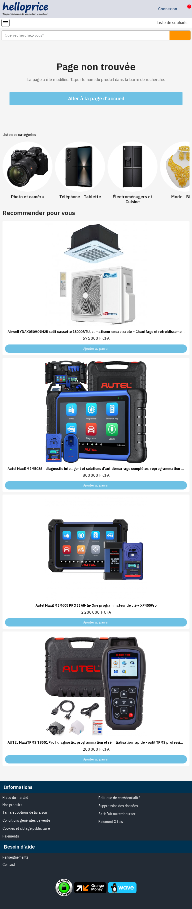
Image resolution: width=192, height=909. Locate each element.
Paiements (10, 836)
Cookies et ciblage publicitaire (26, 828)
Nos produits (12, 805)
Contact (8, 864)
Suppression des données (118, 806)
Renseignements (15, 857)
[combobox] (83, 35)
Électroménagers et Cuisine (132, 199)
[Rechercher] (180, 35)
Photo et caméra (27, 196)
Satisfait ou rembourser (117, 814)
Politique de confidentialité (119, 798)
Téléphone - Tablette (80, 196)
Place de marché (15, 797)
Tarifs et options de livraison (24, 812)
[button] (185, 9)
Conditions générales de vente (26, 820)
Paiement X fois (110, 821)
